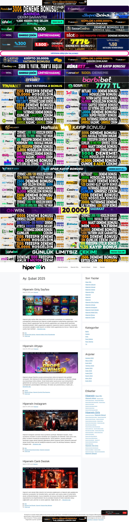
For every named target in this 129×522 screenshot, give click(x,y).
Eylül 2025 (88, 363)
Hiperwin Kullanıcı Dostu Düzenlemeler (45, 334)
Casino (26, 390)
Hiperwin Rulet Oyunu (98, 432)
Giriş (25, 333)
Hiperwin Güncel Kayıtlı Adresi (31, 449)
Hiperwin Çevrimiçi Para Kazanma (41, 392)
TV (86, 344)
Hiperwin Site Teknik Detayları (91, 436)
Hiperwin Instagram (34, 403)
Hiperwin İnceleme (63, 267)
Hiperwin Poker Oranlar (99, 430)
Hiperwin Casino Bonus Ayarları (91, 406)
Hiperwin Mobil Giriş (91, 312)
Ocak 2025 (88, 371)
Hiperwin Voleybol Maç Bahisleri (44, 505)
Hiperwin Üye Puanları (89, 451)
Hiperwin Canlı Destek (36, 461)
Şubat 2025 (88, 368)
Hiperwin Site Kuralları (89, 434)
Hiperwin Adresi (90, 289)
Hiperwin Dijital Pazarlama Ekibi (91, 410)
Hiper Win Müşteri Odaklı (98, 428)
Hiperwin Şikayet (85, 267)
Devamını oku (41, 329)
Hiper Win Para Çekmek (89, 430)
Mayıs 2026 (88, 360)
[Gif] (64, 127)
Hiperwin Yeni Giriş (91, 446)
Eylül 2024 (88, 381)
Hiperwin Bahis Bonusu (89, 400)
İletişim (95, 267)
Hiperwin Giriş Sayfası (36, 289)
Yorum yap (27, 336)
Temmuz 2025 (89, 365)
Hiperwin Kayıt (100, 421)
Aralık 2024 (88, 373)
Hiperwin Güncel (90, 287)
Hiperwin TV (97, 440)
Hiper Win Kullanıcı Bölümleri (90, 424)
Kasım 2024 (89, 376)
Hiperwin (102, 267)
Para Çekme (89, 339)
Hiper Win (88, 282)
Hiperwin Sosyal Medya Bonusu (91, 438)
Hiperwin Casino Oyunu (89, 408)
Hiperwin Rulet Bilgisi (89, 432)
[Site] (32, 92)
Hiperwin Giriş (74, 267)
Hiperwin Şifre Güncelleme (100, 451)
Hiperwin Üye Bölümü (89, 449)
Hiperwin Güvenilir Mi (102, 417)
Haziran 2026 (89, 358)
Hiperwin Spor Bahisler (89, 440)
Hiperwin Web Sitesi (89, 443)
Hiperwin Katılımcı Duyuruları (90, 421)
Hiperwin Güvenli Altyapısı (90, 419)
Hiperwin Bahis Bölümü (99, 400)
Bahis (87, 331)
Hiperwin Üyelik (90, 317)
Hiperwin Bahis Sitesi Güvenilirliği (91, 402)
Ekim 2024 (88, 378)
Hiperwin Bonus (90, 315)
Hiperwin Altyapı (33, 346)
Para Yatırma (89, 341)
